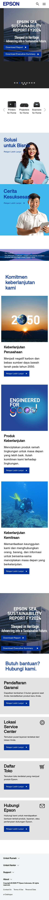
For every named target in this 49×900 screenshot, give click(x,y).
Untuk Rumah (10, 858)
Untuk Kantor (9, 865)
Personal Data (30, 890)
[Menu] (44, 4)
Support (7, 872)
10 (23, 84)
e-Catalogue (8, 894)
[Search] (37, 4)
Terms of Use (18, 890)
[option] (24, 48)
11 (25, 84)
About (6, 879)
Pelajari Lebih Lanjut (12, 152)
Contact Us (7, 890)
